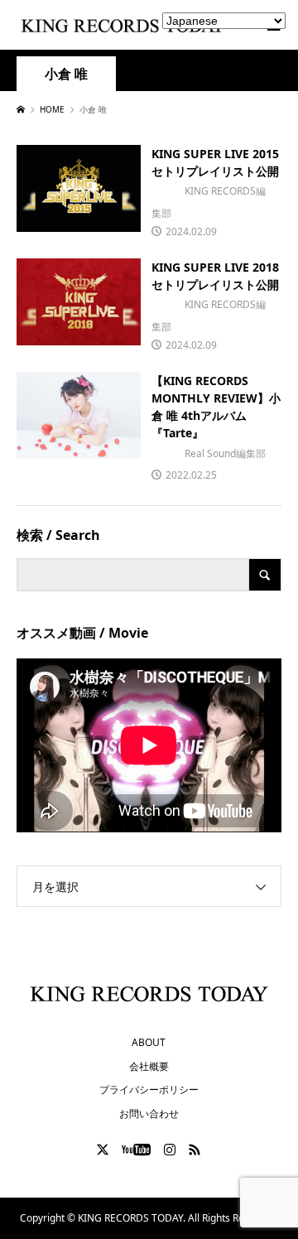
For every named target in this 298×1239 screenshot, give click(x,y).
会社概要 (149, 1066)
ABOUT (149, 1042)
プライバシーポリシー (149, 1089)
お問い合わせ (149, 1113)
